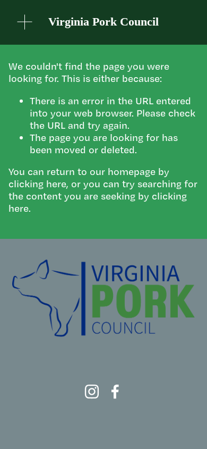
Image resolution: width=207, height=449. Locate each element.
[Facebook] (115, 391)
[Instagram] (91, 391)
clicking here (37, 184)
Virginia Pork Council (103, 21)
